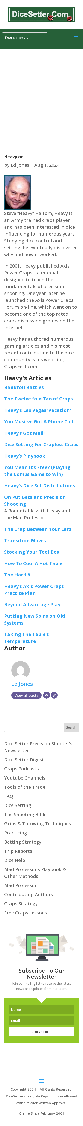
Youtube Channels (24, 778)
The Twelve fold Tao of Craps (38, 399)
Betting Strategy (22, 842)
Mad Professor (20, 885)
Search (71, 727)
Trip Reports (18, 851)
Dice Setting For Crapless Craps (41, 444)
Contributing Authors (28, 894)
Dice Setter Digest (24, 759)
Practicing (15, 833)
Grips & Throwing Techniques (37, 823)
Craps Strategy (21, 904)
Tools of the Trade (24, 787)
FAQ (8, 796)
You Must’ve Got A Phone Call (39, 421)
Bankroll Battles (24, 387)
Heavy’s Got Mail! (24, 433)
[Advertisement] (41, 92)
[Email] (46, 695)
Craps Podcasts (21, 769)
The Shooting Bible (25, 814)
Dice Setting (17, 805)
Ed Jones (20, 165)
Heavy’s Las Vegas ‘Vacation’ (37, 410)
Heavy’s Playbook (24, 456)
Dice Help (14, 860)
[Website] (54, 695)
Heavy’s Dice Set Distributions (39, 486)
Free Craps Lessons (25, 913)
